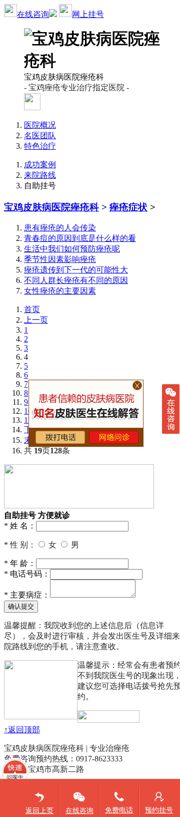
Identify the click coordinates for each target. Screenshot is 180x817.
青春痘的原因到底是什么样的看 (80, 238)
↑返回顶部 (22, 729)
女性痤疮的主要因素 (60, 291)
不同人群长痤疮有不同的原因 (76, 280)
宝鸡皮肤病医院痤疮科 (51, 207)
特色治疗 (40, 146)
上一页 (36, 320)
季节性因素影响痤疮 (60, 259)
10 (28, 411)
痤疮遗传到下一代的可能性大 (76, 269)
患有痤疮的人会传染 (60, 227)
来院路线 (40, 175)
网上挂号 (88, 14)
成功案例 (40, 164)
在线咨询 (33, 14)
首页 (32, 309)
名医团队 (40, 135)
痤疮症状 (129, 207)
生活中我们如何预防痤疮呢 (72, 248)
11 (28, 420)
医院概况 (40, 125)
